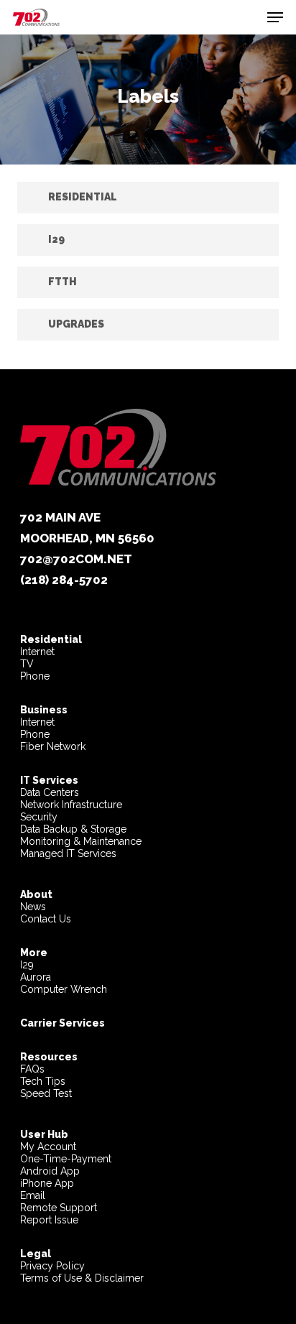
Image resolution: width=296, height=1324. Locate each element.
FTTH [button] (62, 281)
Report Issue (49, 1220)
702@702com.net (76, 559)
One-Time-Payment (65, 1159)
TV (27, 664)
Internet (37, 651)
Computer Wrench (63, 989)
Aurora (35, 977)
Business (44, 710)
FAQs (32, 1069)
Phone (35, 676)
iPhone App (47, 1183)
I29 (27, 965)
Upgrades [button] (76, 324)
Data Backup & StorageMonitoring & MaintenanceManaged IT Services (81, 841)
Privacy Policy (52, 1266)
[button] (275, 17)
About (36, 894)
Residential (51, 639)
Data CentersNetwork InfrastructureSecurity (71, 798)
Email (32, 1195)
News (33, 906)
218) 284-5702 (66, 580)
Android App (50, 1171)
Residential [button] (82, 197)
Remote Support (58, 1207)
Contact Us (45, 919)
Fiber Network (52, 746)
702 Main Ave (60, 517)
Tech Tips (42, 1081)
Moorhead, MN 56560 (87, 538)
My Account (48, 1146)
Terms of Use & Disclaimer (82, 1278)
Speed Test (46, 1093)
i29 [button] (56, 239)
